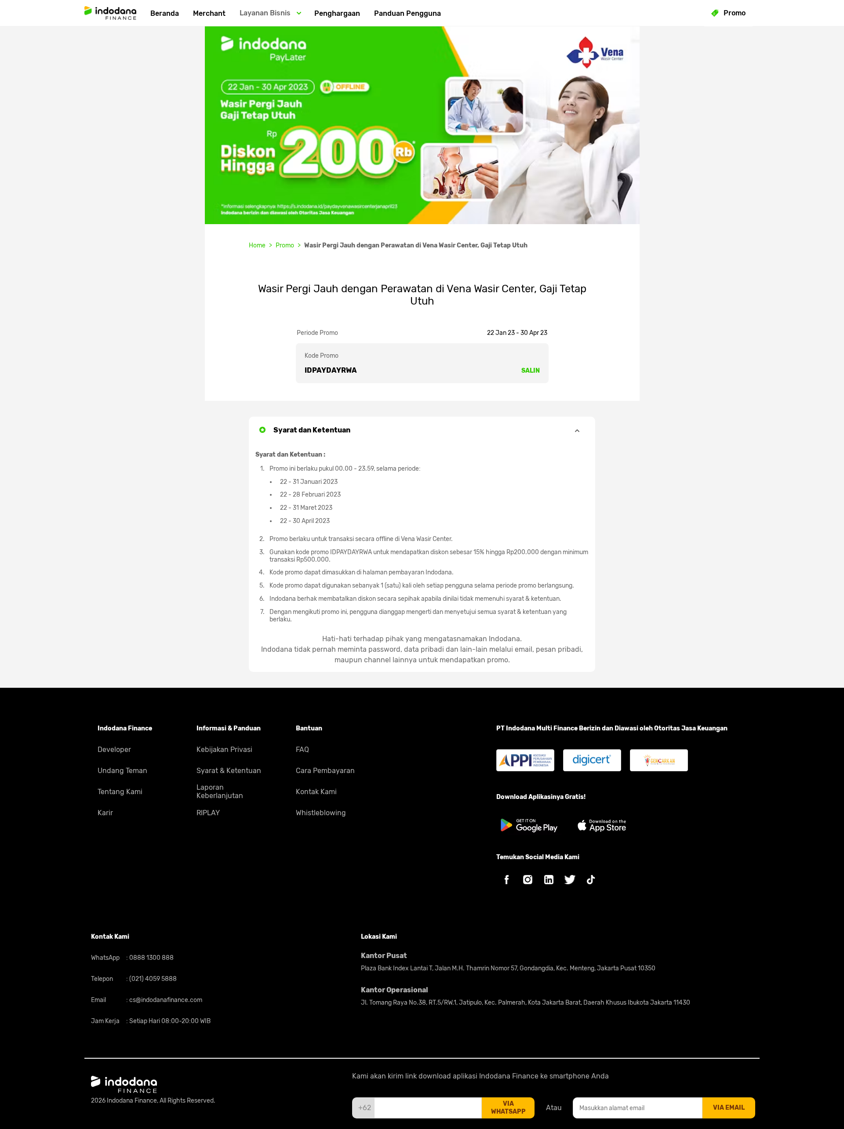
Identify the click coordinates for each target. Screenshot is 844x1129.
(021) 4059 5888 (152, 979)
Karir (105, 813)
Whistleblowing (321, 813)
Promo (285, 245)
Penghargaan (337, 13)
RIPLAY (208, 813)
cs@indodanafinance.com (165, 1000)
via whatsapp (508, 1107)
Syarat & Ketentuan (228, 770)
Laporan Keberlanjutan (219, 791)
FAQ (302, 749)
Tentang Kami (120, 792)
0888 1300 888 (151, 958)
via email (729, 1107)
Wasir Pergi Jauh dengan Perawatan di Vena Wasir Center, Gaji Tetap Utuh (416, 245)
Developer (114, 749)
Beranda (164, 13)
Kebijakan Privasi (224, 749)
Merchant (209, 13)
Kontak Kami (316, 792)
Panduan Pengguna (407, 13)
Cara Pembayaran (325, 770)
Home (257, 245)
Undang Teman (122, 770)
